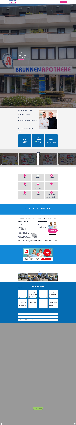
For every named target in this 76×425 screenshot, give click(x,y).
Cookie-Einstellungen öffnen (39, 408)
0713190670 (52, 140)
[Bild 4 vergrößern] (53, 277)
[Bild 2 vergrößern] (33, 277)
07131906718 (52, 141)
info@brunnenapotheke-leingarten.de (51, 142)
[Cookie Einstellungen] (1, 424)
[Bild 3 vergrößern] (43, 277)
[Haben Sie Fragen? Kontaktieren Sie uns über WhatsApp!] (74, 423)
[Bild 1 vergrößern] (23, 277)
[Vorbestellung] (38, 195)
